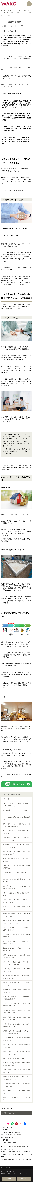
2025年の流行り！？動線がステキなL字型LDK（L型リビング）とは (16, 839)
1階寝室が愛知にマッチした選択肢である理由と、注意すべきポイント (16, 846)
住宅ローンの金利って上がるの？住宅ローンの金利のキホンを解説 (16, 1085)
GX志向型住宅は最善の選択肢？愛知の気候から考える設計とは (16, 936)
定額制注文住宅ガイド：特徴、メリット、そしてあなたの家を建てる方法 (16, 1078)
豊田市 (16, 1146)
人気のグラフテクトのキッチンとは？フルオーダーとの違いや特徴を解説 (16, 887)
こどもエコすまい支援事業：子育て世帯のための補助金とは (16, 1071)
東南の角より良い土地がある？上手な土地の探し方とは (16, 1099)
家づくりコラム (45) (8, 1113)
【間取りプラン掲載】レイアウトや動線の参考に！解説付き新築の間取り (16, 998)
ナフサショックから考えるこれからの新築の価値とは (16, 818)
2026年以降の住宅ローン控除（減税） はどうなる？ (16, 873)
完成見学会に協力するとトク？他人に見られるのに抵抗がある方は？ (16, 956)
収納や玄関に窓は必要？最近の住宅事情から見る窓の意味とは (16, 867)
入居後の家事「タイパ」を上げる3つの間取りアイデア (16, 811)
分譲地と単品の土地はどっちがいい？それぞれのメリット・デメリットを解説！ (16, 963)
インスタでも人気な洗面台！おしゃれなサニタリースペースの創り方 (16, 970)
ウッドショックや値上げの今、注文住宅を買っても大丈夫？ (16, 860)
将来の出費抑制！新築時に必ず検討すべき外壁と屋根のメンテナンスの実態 (16, 922)
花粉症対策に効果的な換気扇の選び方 (13, 1058)
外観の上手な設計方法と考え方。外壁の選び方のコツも (16, 894)
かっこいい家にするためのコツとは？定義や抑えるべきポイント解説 (16, 977)
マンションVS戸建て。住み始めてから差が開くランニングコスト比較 (16, 805)
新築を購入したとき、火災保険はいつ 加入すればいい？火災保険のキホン (16, 1032)
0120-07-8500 (8, 1135)
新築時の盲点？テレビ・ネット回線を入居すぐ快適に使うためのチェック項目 (16, 825)
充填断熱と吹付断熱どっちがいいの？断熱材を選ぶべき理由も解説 (16, 915)
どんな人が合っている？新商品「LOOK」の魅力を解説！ (16, 908)
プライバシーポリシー (17, 1173)
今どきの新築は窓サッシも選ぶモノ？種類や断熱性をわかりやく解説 (16, 991)
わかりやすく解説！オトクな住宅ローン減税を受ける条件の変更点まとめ (16, 1039)
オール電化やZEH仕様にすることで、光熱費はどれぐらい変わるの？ (16, 929)
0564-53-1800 (17, 1135)
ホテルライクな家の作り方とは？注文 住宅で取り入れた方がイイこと (16, 984)
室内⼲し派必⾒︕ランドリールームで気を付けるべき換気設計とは (16, 942)
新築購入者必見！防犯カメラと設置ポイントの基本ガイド (16, 1092)
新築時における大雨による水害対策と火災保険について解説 (16, 880)
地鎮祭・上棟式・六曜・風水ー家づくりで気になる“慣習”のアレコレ (16, 901)
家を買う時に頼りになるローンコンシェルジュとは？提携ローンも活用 (16, 1018)
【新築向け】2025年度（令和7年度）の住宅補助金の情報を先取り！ (16, 949)
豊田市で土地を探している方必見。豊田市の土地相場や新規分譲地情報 (16, 853)
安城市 (21, 1146)
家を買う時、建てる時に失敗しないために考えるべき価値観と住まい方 (16, 1025)
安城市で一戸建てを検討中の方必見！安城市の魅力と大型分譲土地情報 (16, 1064)
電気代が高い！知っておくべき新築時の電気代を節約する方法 (16, 1046)
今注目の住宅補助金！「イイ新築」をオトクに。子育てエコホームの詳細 (16, 1011)
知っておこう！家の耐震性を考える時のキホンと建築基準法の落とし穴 (16, 1005)
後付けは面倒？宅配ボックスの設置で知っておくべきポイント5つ (16, 832)
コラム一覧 (6, 799)
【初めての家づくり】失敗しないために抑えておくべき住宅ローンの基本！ (16, 1053)
